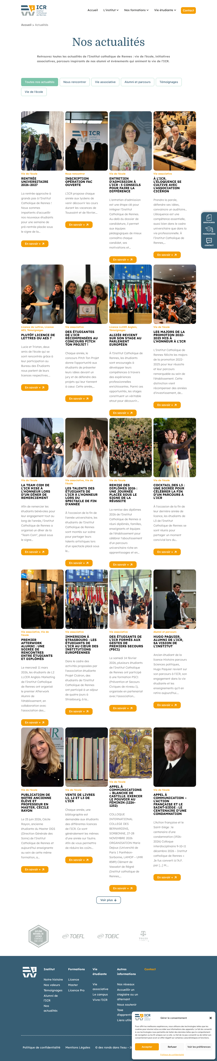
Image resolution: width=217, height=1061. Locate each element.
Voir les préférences (198, 1046)
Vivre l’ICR (100, 1000)
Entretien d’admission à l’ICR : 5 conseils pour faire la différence (125, 184)
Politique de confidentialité (172, 1054)
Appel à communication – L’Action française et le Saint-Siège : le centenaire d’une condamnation (170, 804)
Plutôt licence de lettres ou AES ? (38, 336)
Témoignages (168, 82)
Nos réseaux (125, 984)
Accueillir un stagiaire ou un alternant (127, 994)
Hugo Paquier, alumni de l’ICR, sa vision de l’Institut (168, 641)
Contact (150, 969)
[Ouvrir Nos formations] (147, 10)
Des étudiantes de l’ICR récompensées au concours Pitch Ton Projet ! (81, 338)
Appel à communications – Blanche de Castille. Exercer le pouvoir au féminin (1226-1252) (125, 796)
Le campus (100, 994)
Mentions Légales (77, 1047)
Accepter (147, 1046)
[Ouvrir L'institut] (117, 10)
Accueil (26, 25)
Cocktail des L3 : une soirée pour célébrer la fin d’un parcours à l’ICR (169, 491)
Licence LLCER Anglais (122, 326)
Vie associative (105, 82)
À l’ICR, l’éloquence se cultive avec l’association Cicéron (167, 184)
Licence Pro (76, 990)
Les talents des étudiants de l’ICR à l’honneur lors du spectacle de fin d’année (81, 496)
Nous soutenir (126, 1004)
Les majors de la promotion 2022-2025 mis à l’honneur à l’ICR (169, 336)
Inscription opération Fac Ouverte (78, 181)
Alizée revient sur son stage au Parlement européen (125, 339)
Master (73, 985)
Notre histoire (53, 979)
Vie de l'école (34, 91)
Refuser (172, 1046)
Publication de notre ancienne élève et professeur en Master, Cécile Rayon (36, 802)
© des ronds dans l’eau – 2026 (115, 1047)
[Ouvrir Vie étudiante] (175, 10)
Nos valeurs (52, 985)
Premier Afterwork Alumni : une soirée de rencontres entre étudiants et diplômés (37, 649)
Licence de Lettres (32, 326)
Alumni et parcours (138, 82)
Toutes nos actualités (39, 82)
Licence (73, 979)
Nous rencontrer (74, 82)
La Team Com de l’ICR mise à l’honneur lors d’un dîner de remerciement (35, 491)
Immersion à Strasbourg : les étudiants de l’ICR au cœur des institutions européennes (81, 644)
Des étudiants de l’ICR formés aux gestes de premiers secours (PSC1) (126, 643)
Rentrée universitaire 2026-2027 (34, 181)
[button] (210, 1018)
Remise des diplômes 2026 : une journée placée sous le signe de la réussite (123, 493)
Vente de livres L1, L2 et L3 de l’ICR (80, 798)
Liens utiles (125, 1020)
